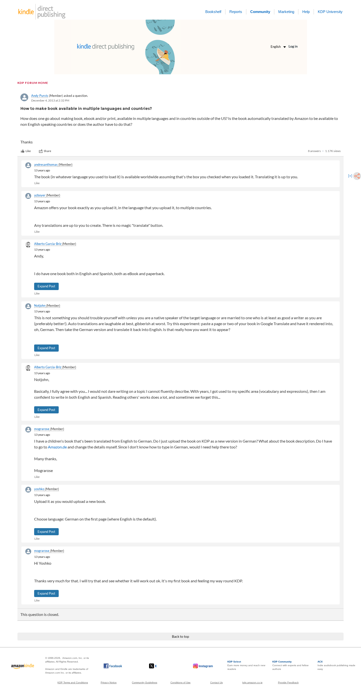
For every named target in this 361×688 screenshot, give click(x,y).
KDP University (330, 12)
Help (306, 12)
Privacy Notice (109, 682)
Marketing (286, 12)
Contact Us (216, 682)
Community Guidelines (144, 682)
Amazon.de (57, 447)
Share (47, 151)
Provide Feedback (288, 682)
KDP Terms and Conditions (72, 682)
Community (260, 12)
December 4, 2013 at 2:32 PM (50, 100)
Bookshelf (213, 12)
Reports (235, 12)
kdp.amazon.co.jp (252, 682)
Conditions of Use (180, 682)
